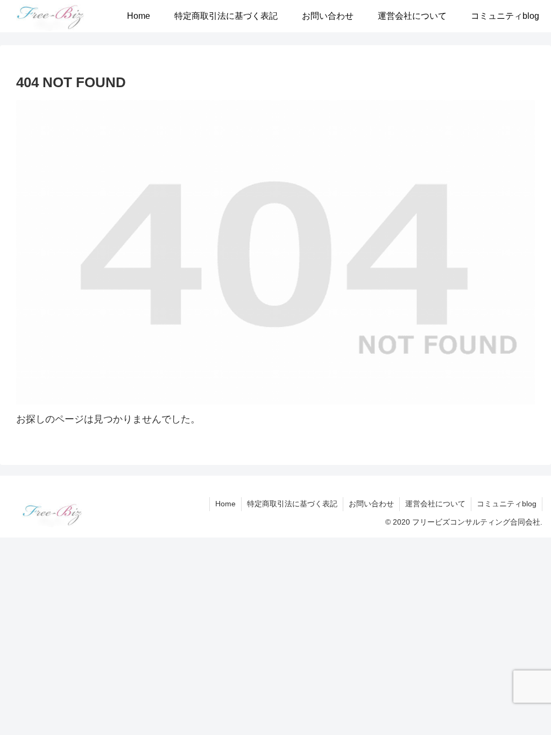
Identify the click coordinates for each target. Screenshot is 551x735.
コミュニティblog (506, 503)
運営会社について (435, 503)
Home (225, 503)
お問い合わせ (371, 503)
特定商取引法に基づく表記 (292, 503)
